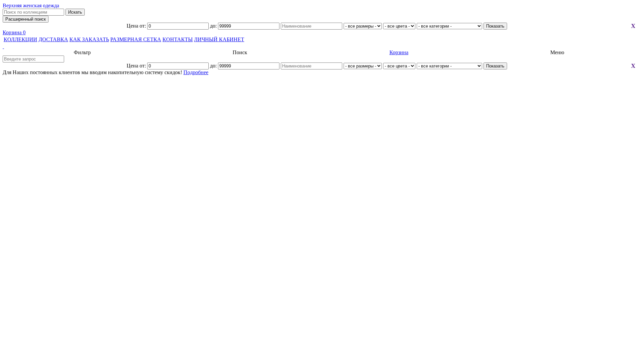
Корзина (14, 32)
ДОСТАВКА (53, 39)
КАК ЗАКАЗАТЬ (89, 39)
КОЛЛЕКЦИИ (20, 39)
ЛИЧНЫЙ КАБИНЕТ (219, 39)
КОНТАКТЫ (177, 39)
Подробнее (195, 72)
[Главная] (319, 47)
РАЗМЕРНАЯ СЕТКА (135, 39)
